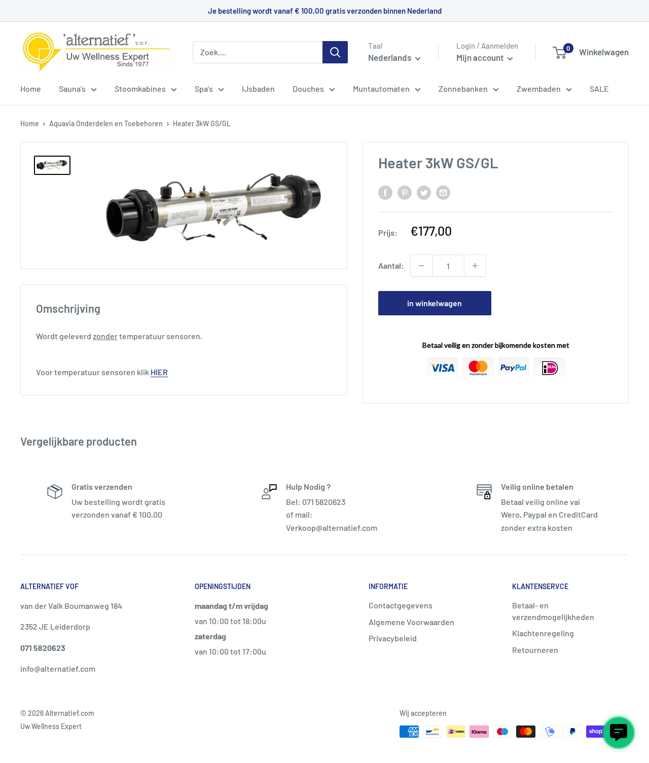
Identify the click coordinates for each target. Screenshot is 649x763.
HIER (159, 372)
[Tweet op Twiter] (424, 192)
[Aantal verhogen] (475, 265)
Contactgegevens (400, 605)
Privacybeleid (393, 638)
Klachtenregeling (543, 633)
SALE (599, 88)
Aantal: (391, 265)
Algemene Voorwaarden (411, 622)
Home (30, 88)
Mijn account (480, 57)
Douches (308, 88)
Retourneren (535, 650)
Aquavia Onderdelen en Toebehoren (106, 123)
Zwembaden (539, 88)
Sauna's (72, 88)
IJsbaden (258, 88)
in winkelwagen (434, 303)
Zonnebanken (463, 88)
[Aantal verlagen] (421, 265)
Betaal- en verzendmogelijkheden (553, 610)
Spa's (204, 88)
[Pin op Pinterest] (405, 192)
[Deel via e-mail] (443, 192)
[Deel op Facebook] (385, 192)
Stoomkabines (140, 88)
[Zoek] (335, 52)
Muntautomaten (381, 88)
